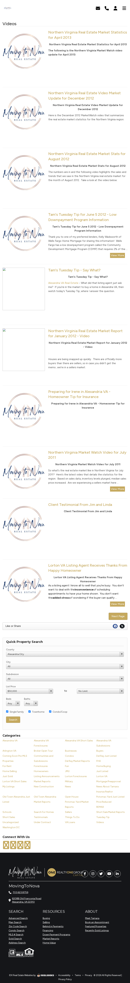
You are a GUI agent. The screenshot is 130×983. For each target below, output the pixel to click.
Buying (46, 918)
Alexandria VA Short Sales (79, 740)
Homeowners (41, 771)
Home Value (49, 942)
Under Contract (42, 822)
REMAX (100, 807)
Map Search (15, 922)
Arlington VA (9, 750)
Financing (48, 930)
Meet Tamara (92, 918)
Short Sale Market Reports (110, 812)
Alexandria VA (10, 740)
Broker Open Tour (43, 750)
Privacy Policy (65, 979)
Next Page (118, 616)
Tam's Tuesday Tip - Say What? (74, 270)
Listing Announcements (47, 776)
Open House (71, 796)
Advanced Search (18, 918)
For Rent (7, 766)
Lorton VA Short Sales (15, 781)
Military (69, 781)
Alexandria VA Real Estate (63, 283)
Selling (46, 922)
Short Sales (9, 817)
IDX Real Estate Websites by (22, 975)
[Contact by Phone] (107, 8)
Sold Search (15, 938)
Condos (69, 755)
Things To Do (72, 817)
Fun (67, 766)
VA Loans (70, 822)
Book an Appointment (97, 922)
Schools (7, 812)
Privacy (88, 975)
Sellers (68, 812)
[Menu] (124, 8)
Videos (100, 822)
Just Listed (102, 771)
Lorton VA (101, 776)
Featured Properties (95, 926)
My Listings (9, 786)
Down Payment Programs (56, 934)
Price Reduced (103, 801)
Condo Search (16, 930)
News (68, 786)
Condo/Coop (60, 711)
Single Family (17, 711)
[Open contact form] (98, 8)
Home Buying (103, 766)
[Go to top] (121, 961)
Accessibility (64, 975)
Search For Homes (44, 812)
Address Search (17, 942)
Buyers (99, 750)
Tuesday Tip (103, 817)
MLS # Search (16, 934)
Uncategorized (11, 822)
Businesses (71, 750)
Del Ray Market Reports (77, 761)
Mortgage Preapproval (108, 781)
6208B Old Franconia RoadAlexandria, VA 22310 (26, 900)
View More (117, 255)
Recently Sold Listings (97, 930)
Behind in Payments (53, 926)
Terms (78, 975)
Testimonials (41, 817)
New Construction (44, 786)
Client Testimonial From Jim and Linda (80, 504)
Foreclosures (41, 766)
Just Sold (8, 776)
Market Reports (42, 781)
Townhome (38, 711)
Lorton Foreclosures (76, 776)
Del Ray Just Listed (106, 755)
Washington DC (11, 827)
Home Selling (10, 771)
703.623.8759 (20, 892)
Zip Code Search (18, 926)
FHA (98, 761)
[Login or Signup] (115, 8)
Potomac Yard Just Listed (110, 796)
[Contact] (120, 953)
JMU (67, 771)
